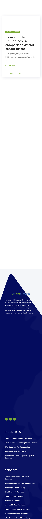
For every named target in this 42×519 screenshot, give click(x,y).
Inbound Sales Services (15, 505)
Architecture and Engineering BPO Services (19, 457)
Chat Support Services (14, 492)
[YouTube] (14, 419)
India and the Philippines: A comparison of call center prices (19, 43)
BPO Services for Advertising (17, 447)
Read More (10, 65)
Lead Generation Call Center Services (17, 478)
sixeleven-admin (15, 73)
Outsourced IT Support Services (18, 438)
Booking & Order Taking (15, 487)
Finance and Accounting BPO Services (21, 443)
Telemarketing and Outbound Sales (20, 483)
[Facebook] (6, 419)
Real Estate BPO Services (16, 451)
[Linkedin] (10, 419)
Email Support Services (14, 496)
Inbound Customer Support (16, 513)
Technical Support (12, 500)
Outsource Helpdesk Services (17, 509)
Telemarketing (13, 32)
